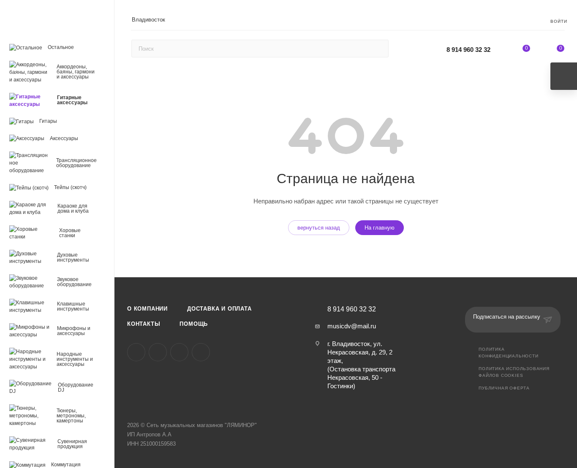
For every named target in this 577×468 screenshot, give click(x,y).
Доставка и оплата (219, 309)
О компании (147, 309)
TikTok (201, 352)
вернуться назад (318, 228)
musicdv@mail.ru (351, 326)
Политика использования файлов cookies (514, 372)
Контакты (143, 324)
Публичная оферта (504, 388)
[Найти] (378, 48)
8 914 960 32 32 (468, 49)
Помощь (194, 324)
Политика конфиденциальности (508, 352)
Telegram (158, 352)
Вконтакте (136, 352)
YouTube (179, 352)
